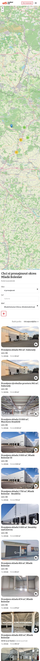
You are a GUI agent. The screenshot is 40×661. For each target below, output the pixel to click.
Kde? (3, 303)
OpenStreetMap (36, 269)
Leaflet (29, 269)
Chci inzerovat (27, 3)
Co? (2, 295)
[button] (11, 126)
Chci (2, 287)
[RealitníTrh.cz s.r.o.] (7, 3)
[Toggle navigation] (36, 2)
